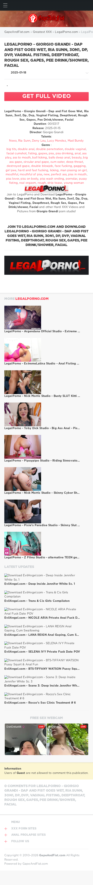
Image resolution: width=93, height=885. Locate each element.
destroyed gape (18, 166)
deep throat (74, 162)
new (46, 174)
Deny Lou (39, 141)
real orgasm (27, 183)
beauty (77, 158)
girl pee (11, 170)
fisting (32, 153)
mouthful (12, 174)
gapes (42, 153)
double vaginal (75, 149)
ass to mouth (22, 158)
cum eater (57, 162)
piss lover (12, 179)
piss (51, 153)
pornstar (71, 179)
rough (42, 183)
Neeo (12, 141)
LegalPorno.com (32, 298)
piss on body (29, 179)
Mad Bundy (76, 141)
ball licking (39, 158)
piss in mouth (77, 174)
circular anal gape (36, 162)
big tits (11, 149)
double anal (26, 149)
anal (77, 153)
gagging (80, 166)
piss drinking (64, 153)
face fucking (63, 166)
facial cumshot (16, 153)
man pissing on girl (73, 170)
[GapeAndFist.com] (46, 19)
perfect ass (59, 174)
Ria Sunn (24, 141)
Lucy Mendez (56, 141)
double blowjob (42, 166)
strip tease (54, 183)
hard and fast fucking (33, 170)
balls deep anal (59, 158)
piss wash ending (52, 179)
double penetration (49, 149)
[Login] (87, 5)
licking (54, 170)
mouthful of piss (31, 174)
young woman (74, 183)
